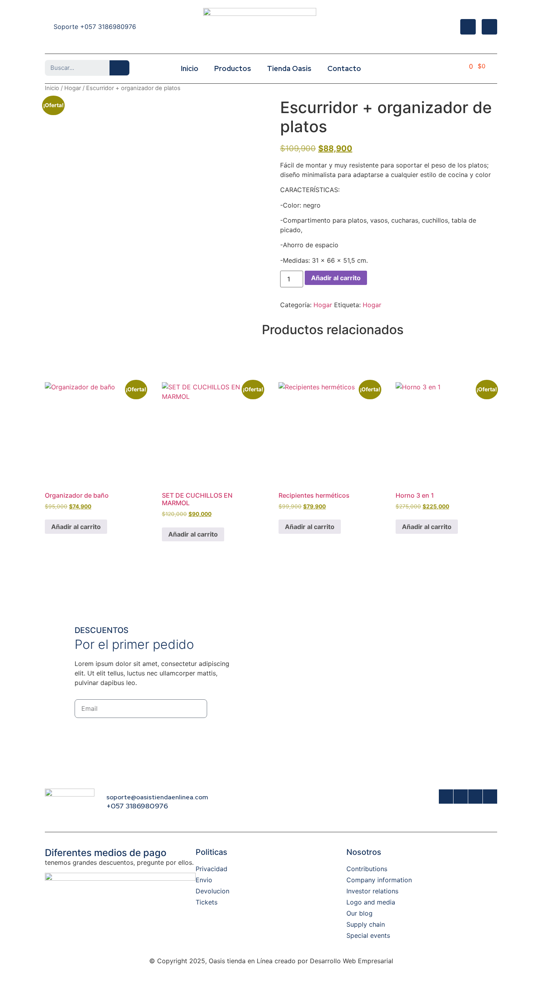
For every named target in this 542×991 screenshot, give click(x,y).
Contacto (344, 68)
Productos (232, 68)
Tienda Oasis (289, 68)
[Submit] (226, 708)
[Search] (119, 67)
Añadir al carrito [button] (76, 527)
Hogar (72, 88)
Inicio (189, 68)
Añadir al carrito (336, 278)
